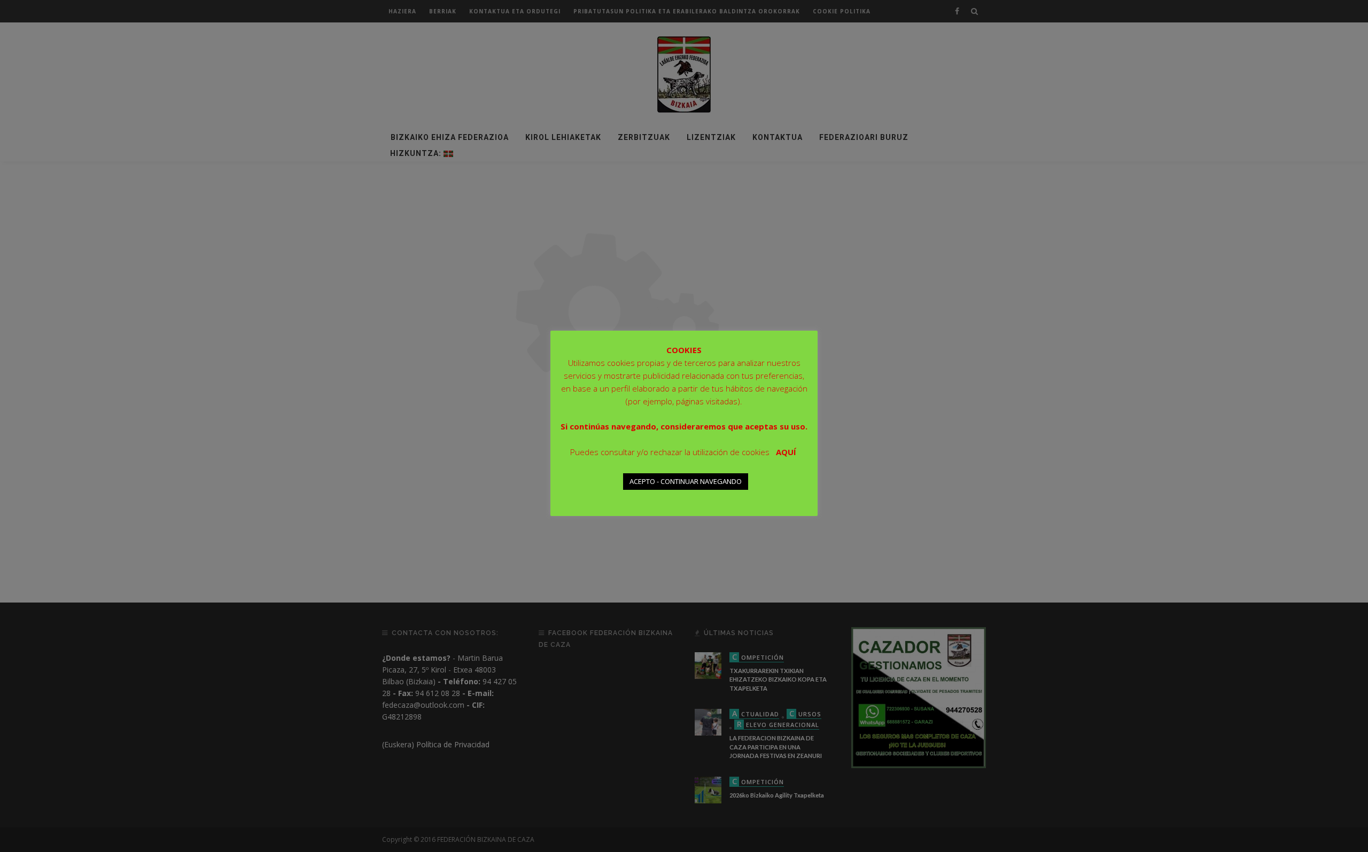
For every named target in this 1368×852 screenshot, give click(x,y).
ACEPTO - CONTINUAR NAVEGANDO (685, 481)
